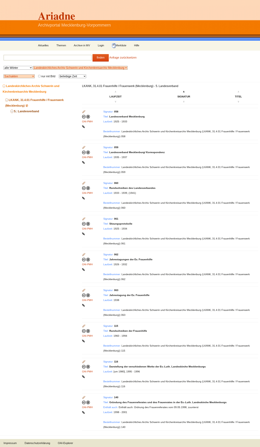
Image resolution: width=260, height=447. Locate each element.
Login (101, 45)
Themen (61, 45)
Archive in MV (82, 45)
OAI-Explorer (65, 443)
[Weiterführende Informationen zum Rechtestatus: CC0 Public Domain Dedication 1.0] (86, 116)
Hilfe (136, 45)
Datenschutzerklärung (37, 443)
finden (101, 57)
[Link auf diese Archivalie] (83, 126)
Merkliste (121, 45)
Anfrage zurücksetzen (123, 57)
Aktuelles (43, 45)
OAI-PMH (87, 121)
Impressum (10, 443)
